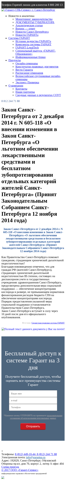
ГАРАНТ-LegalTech (27, 47)
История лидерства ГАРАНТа (33, 41)
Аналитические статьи (29, 25)
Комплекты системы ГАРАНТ (33, 44)
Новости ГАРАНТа (26, 34)
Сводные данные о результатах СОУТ (38, 95)
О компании (15, 85)
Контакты (21, 88)
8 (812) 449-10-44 (25, 454)
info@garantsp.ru (35, 457)
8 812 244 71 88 (10, 101)
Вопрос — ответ (25, 28)
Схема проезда (10, 466)
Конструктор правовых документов (36, 66)
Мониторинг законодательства (33, 19)
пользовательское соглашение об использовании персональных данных (36, 416)
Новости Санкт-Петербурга (32, 31)
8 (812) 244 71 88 (46, 454)
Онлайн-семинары (26, 63)
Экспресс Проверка (27, 82)
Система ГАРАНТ (19, 38)
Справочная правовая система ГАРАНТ (48, 323)
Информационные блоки (30, 57)
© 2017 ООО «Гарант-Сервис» (19, 470)
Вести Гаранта (24, 69)
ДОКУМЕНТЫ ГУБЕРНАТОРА (34, 22)
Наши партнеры (25, 91)
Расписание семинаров (29, 72)
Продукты (14, 60)
